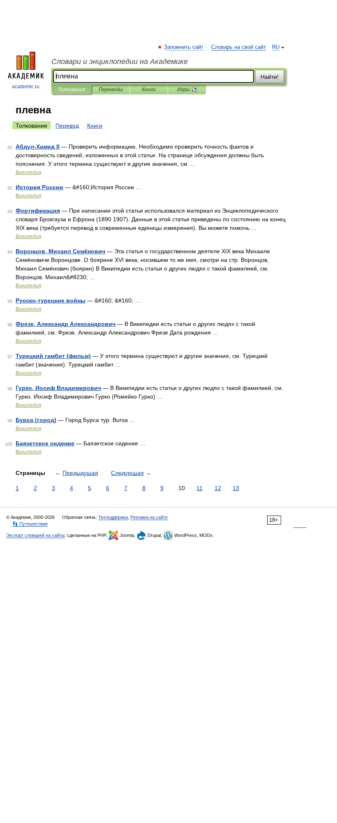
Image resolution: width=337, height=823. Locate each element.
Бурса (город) (36, 420)
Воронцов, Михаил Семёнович (60, 251)
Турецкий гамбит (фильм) (53, 356)
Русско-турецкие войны (50, 300)
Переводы (111, 89)
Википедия (28, 172)
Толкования (71, 89)
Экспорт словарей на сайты (35, 535)
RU (275, 47)
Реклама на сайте (149, 517)
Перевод (67, 125)
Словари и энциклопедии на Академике (119, 61)
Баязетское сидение (45, 443)
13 (236, 488)
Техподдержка (113, 517)
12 (218, 488)
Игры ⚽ (187, 89)
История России (39, 187)
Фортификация (38, 210)
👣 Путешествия (30, 523)
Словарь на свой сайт (238, 47)
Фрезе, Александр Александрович (65, 324)
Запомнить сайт (184, 47)
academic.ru (25, 86)
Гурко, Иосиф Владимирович (58, 388)
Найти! (270, 76)
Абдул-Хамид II (38, 146)
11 (199, 488)
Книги (149, 89)
